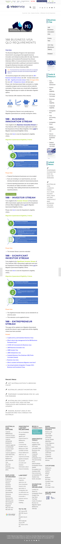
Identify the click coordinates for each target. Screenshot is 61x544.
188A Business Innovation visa (16, 347)
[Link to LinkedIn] (42, 7)
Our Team (33, 1)
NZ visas (47, 479)
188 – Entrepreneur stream (17, 82)
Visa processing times (52, 117)
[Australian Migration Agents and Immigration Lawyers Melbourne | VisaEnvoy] (17, 7)
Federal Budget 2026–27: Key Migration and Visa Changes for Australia (18, 412)
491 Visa (7, 464)
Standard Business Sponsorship (9, 486)
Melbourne (22, 440)
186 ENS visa (9, 500)
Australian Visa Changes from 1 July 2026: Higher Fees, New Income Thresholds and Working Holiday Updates (52, 196)
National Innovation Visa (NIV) (9, 468)
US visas (47, 483)
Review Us (35, 503)
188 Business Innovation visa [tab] (51, 31)
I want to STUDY (10, 435)
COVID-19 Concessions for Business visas (19, 345)
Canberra (48, 470)
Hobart (47, 473)
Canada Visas (49, 481)
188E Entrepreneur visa (14, 352)
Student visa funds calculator (52, 144)
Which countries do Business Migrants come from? (21, 362)
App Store (35, 497)
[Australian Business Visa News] (51, 65)
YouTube (34, 499)
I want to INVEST (10, 437)
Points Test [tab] (50, 39)
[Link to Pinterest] (54, 7)
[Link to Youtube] (52, 7)
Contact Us (35, 489)
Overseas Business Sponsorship (9, 496)
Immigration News (37, 493)
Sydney (47, 472)
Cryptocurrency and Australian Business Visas (20, 337)
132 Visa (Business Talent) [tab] (51, 47)
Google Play (35, 495)
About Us (34, 491)
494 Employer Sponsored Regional (9, 503)
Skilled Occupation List (52, 129)
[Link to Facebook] (40, 7)
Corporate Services (25, 1)
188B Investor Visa (12, 350)
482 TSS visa (9, 507)
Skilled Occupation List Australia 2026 (36, 469)
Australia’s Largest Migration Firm (22, 389)
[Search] (29, 7)
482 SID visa (9, 509)
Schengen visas (49, 487)
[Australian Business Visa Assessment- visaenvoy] (51, 153)
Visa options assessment (52, 82)
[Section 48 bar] (60, 272)
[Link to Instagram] (45, 7)
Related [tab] (50, 54)
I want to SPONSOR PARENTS (8, 441)
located (21, 446)
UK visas (47, 485)
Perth (46, 475)
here (14, 134)
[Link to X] (47, 7)
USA (53, 1)
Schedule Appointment (42, 1)
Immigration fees (36, 458)
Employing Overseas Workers (8, 481)
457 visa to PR (23, 511)
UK (49, 1)
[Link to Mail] (49, 7)
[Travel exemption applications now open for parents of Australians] (1, 272)
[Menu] (33, 7)
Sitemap (34, 508)
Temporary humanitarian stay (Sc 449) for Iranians (52, 174)
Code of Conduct (37, 501)
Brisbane (47, 477)
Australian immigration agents (24, 434)
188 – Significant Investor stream (17, 80)
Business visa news (13, 360)
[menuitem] (25, 1)
